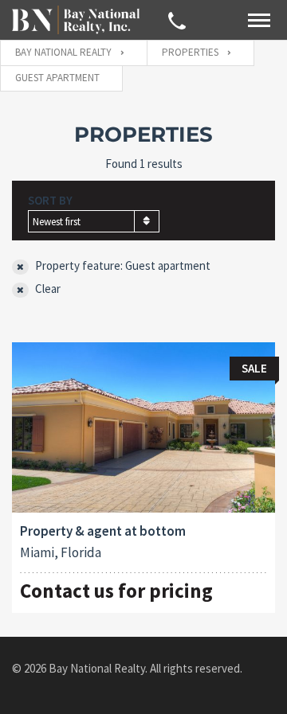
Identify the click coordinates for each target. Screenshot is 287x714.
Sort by (50, 200)
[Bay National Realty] (76, 19)
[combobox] (93, 221)
